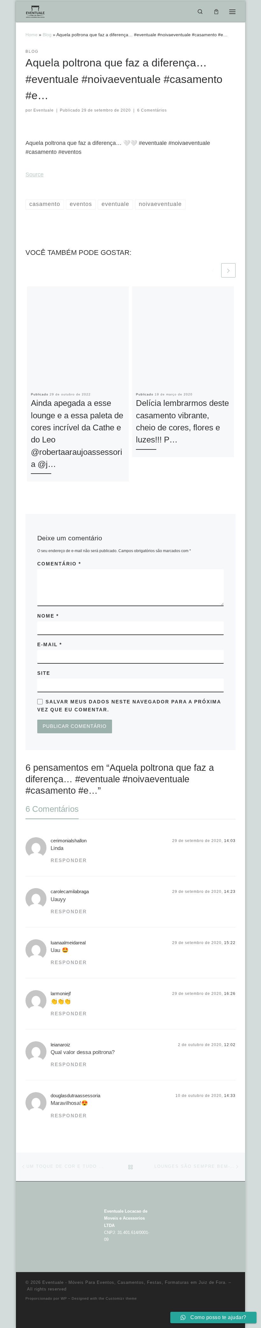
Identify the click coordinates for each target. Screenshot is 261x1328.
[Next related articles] (228, 270)
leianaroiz (60, 1044)
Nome (48, 616)
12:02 (230, 1045)
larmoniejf (61, 993)
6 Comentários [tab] (52, 808)
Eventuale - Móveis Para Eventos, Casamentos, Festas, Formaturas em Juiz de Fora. (134, 1282)
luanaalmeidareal (68, 942)
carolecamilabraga (70, 891)
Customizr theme (121, 1298)
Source (34, 174)
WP (64, 1298)
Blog (47, 34)
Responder (69, 860)
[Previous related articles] (213, 270)
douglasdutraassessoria (75, 1095)
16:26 (230, 993)
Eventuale (43, 110)
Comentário (59, 563)
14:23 (230, 891)
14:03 (230, 841)
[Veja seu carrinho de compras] (216, 11)
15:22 (230, 943)
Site (43, 673)
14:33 (230, 1095)
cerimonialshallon (69, 840)
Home (31, 34)
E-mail (49, 644)
